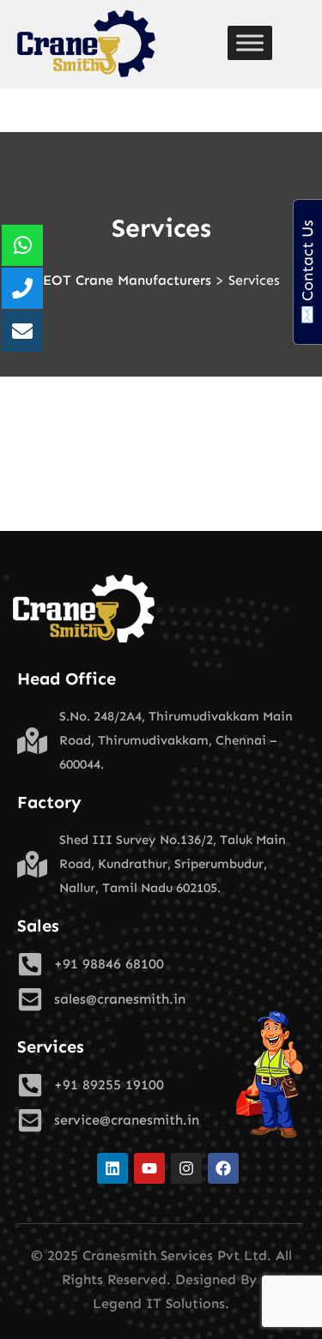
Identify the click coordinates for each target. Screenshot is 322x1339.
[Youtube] (149, 1168)
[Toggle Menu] (250, 43)
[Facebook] (223, 1168)
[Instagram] (186, 1168)
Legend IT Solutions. (161, 1303)
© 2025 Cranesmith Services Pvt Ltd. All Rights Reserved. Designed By (161, 1267)
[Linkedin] (112, 1168)
